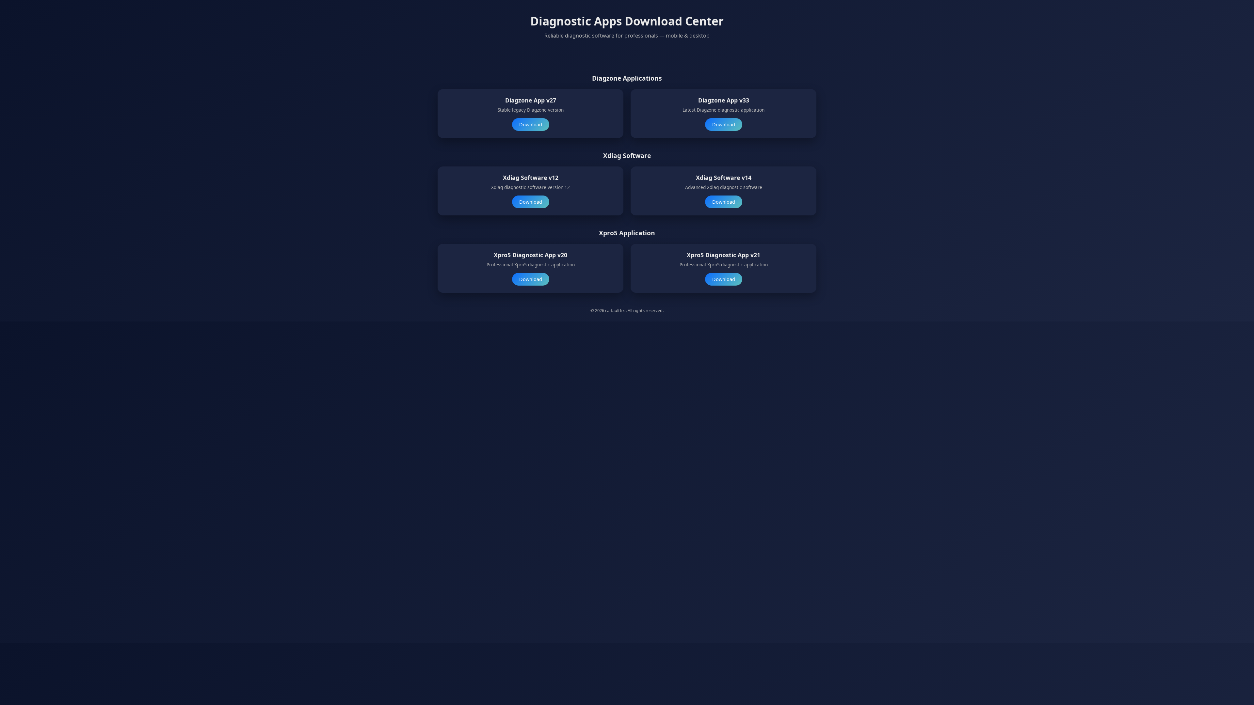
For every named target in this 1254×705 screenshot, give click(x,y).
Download (530, 124)
